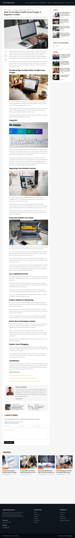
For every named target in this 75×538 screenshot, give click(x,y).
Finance (61, 514)
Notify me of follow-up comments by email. (14, 421)
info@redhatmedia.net (6, 522)
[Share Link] (5, 51)
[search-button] (72, 2)
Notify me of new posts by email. (12, 423)
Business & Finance (33, 2)
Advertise (36, 518)
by (62, 23)
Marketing (9, 9)
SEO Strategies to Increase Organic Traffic (21, 375)
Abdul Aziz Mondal (9, 17)
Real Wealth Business (8, 535)
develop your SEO (34, 108)
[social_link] (54, 46)
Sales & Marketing (42, 2)
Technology (62, 512)
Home (5, 9)
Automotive (62, 516)
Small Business (63, 518)
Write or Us (36, 516)
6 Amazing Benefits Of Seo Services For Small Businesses (25, 381)
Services (67, 2)
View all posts (18, 398)
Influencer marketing (24, 311)
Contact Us (36, 514)
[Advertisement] (35, 494)
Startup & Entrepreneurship (59, 2)
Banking (49, 2)
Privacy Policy (37, 520)
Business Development (65, 520)
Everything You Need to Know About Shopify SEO (23, 378)
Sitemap (36, 522)
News (27, 2)
